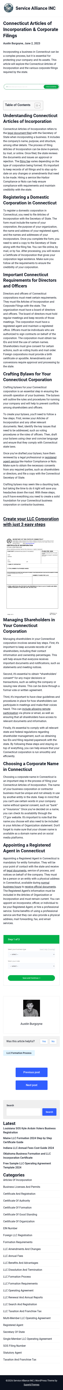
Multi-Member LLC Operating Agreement (27, 1318)
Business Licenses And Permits (21, 1186)
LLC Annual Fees (13, 1256)
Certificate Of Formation (17, 1207)
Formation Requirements (17, 1242)
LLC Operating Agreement (18, 1290)
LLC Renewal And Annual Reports (23, 1297)
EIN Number (10, 1228)
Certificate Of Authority (16, 1200)
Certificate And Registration (19, 1193)
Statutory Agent (12, 1352)
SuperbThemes (31, 1384)
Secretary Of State (14, 1332)
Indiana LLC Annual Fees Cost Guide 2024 (28, 1148)
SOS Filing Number (14, 1345)
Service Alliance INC (36, 8)
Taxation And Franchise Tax (19, 1359)
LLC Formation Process (19, 1053)
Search (10, 1105)
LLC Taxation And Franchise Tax (22, 1311)
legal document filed (20, 133)
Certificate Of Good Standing (20, 1214)
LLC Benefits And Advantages (20, 1262)
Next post (31, 1085)
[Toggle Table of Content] (36, 105)
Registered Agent (13, 1325)
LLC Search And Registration (20, 1304)
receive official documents (40, 886)
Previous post (31, 1072)
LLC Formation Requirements (20, 1283)
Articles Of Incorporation (17, 1180)
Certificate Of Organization (19, 1221)
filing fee (25, 161)
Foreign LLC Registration (17, 1235)
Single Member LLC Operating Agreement (27, 1338)
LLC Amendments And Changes (22, 1249)
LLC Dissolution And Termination (22, 1269)
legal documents (16, 870)
